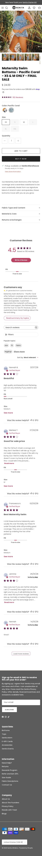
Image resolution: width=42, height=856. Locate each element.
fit (12, 345)
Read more (9, 463)
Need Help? (7, 763)
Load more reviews (21, 654)
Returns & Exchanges (12, 220)
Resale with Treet (9, 810)
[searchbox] (19, 327)
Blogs (4, 813)
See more (8, 412)
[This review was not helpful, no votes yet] (36, 420)
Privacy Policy (7, 806)
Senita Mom (7, 737)
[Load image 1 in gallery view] (21, 31)
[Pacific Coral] (11, 110)
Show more (19, 351)
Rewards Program (9, 770)
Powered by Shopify (26, 848)
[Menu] (2, 7)
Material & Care (9, 214)
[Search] (7, 7)
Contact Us (7, 785)
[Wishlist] (34, 7)
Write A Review (21, 260)
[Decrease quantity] (4, 140)
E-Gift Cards (7, 741)
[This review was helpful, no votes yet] (31, 420)
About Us (6, 799)
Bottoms (6, 730)
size (6, 345)
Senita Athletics (12, 848)
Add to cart (21, 151)
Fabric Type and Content (13, 208)
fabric (18, 345)
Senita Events (8, 748)
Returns (5, 766)
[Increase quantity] (18, 140)
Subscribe (9, 710)
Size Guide (6, 777)
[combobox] (27, 357)
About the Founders (10, 802)
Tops (4, 734)
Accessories (7, 745)
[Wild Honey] (5, 110)
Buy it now (21, 159)
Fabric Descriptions (10, 781)
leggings (8, 351)
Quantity (6, 136)
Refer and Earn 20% (10, 774)
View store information (13, 172)
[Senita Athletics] (18, 7)
